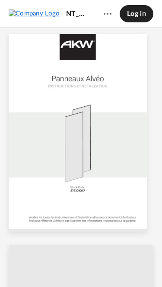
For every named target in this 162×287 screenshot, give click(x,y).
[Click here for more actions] (107, 13)
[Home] (34, 13)
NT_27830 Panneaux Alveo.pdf (76, 13)
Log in (136, 13)
